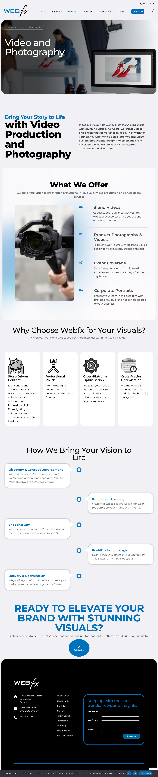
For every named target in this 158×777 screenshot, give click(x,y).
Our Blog (61, 726)
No (135, 773)
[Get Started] (79, 647)
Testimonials (63, 721)
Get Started (79, 650)
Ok (129, 773)
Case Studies (63, 701)
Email (91, 729)
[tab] (113, 211)
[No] (155, 773)
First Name (93, 712)
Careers (61, 711)
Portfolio (61, 706)
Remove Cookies (65, 735)
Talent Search (64, 716)
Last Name (93, 721)
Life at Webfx (63, 730)
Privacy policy (145, 773)
